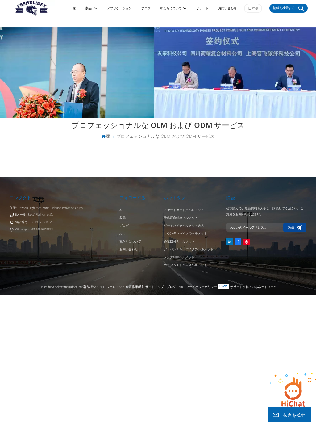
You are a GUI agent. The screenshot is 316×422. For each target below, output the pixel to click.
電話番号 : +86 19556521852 (33, 222)
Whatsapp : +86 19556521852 (34, 229)
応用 (122, 233)
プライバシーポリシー (201, 287)
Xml (181, 287)
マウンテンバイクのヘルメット (185, 233)
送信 (291, 228)
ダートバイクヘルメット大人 (184, 226)
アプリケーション (119, 8)
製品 (89, 8)
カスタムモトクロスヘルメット (185, 265)
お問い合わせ (227, 8)
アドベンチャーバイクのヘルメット (188, 249)
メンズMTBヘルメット (179, 257)
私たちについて (171, 8)
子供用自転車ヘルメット (181, 218)
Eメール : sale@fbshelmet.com (35, 215)
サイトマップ (154, 287)
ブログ (146, 8)
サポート (202, 8)
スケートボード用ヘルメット (184, 210)
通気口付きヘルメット (179, 241)
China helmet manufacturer (64, 287)
